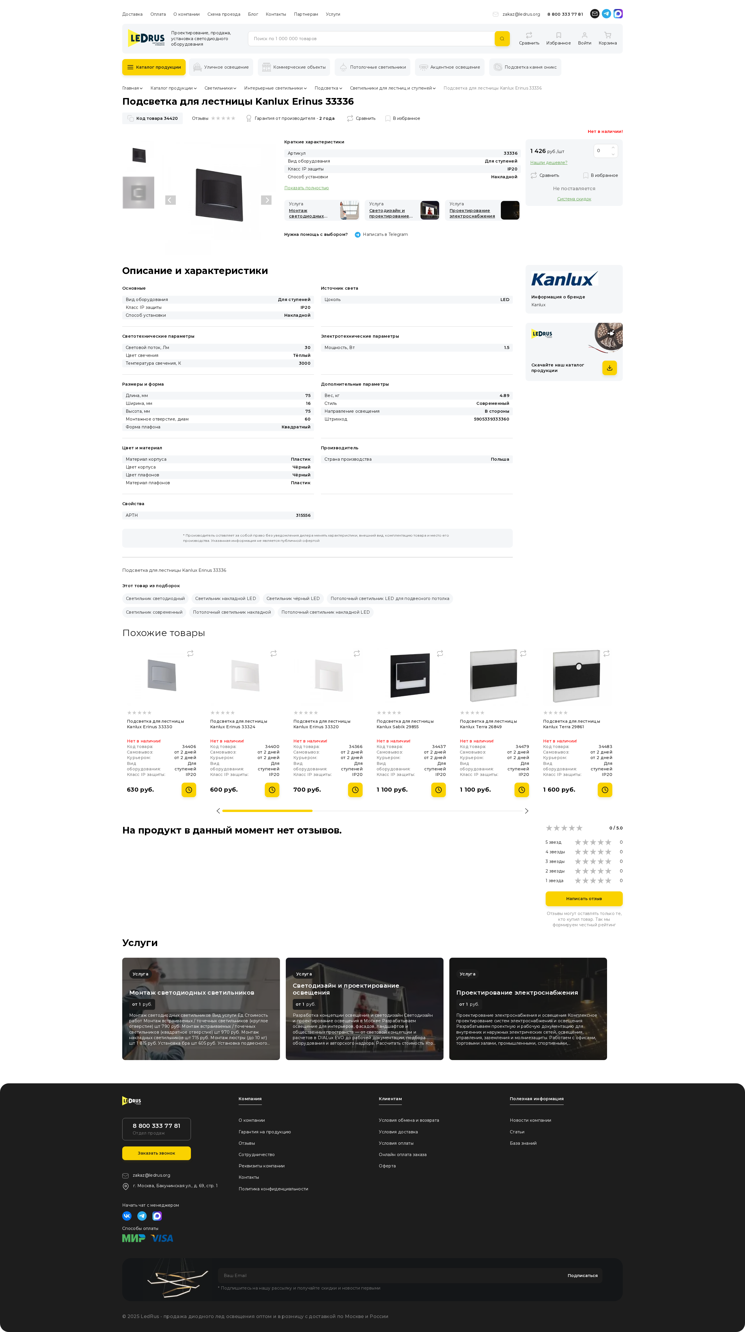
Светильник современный (154, 612)
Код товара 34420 (157, 118)
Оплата (158, 14)
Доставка (132, 14)
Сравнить (365, 118)
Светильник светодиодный (155, 598)
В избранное (406, 118)
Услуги (333, 14)
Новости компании (530, 1120)
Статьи (517, 1132)
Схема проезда (223, 14)
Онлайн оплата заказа (403, 1154)
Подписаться (583, 1275)
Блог (253, 14)
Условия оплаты (396, 1143)
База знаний (523, 1143)
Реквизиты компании (262, 1166)
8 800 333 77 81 (565, 14)
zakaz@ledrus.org (521, 14)
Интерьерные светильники (273, 88)
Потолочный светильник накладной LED (325, 612)
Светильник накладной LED (225, 598)
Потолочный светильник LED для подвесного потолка (390, 598)
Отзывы (247, 1143)
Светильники (219, 88)
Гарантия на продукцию (265, 1132)
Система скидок (574, 198)
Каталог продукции (158, 67)
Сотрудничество (257, 1154)
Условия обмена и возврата (409, 1120)
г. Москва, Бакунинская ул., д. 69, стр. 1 (175, 1185)
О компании (186, 14)
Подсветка (326, 88)
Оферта (387, 1166)
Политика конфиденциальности (273, 1189)
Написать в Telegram (385, 234)
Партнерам (306, 14)
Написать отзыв (584, 898)
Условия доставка (398, 1132)
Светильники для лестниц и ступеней (391, 88)
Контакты (276, 14)
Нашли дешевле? (548, 162)
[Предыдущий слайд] (170, 200)
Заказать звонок (156, 1153)
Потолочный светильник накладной (232, 612)
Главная (130, 88)
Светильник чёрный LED (293, 598)
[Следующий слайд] (266, 200)
